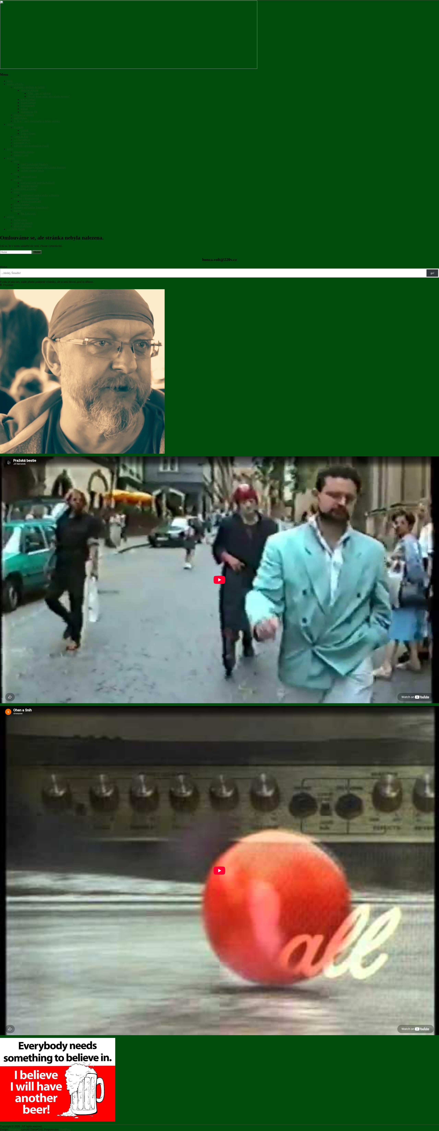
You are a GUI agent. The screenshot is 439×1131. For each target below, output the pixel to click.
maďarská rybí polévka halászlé (38, 182)
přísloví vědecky (23, 226)
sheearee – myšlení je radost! (29, 87)
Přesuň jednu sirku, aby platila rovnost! (48, 96)
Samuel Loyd (21, 155)
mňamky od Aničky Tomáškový (31, 207)
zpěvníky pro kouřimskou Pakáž (31, 145)
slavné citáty (20, 219)
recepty (11, 158)
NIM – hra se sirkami (38, 93)
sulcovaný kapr (29, 176)
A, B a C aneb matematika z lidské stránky (37, 121)
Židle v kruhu (28, 133)
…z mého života (16, 229)
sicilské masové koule (32, 170)
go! (432, 273)
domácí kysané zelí (31, 201)
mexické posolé (29, 185)
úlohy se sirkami (29, 90)
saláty (17, 192)
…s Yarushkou (22, 139)
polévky (18, 179)
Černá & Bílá (21, 136)
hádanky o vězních (24, 114)
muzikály (19, 127)
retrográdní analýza (24, 152)
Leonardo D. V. (22, 142)
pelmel (24, 108)
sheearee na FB (29, 111)
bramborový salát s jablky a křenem (40, 195)
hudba (10, 124)
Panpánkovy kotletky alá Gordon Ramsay (43, 167)
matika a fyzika (15, 84)
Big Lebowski (28, 213)
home (10, 81)
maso (16, 161)
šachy (10, 148)
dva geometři (28, 105)
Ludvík (24, 130)
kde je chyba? (28, 99)
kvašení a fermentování (26, 198)
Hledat (3, 266)
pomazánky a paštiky (25, 189)
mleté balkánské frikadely (34, 164)
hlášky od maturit (23, 223)
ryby (16, 173)
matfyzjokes (20, 118)
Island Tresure (28, 102)
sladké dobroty (22, 204)
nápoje (17, 210)
